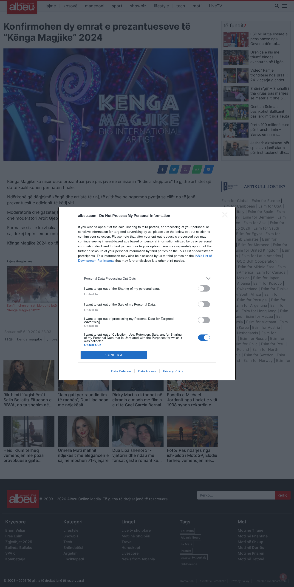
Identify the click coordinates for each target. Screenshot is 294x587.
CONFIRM (113, 355)
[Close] (226, 216)
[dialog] (147, 293)
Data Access (147, 371)
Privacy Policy (173, 371)
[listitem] (147, 278)
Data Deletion (121, 371)
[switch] (204, 288)
